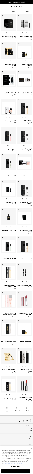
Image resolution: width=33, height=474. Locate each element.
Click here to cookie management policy (15, 463)
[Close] (31, 448)
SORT (13, 11)
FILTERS (27, 11)
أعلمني (24, 60)
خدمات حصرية (28, 438)
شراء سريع (24, 32)
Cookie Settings (15, 466)
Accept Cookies (15, 471)
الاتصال (30, 428)
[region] (16, 460)
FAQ (31, 430)
